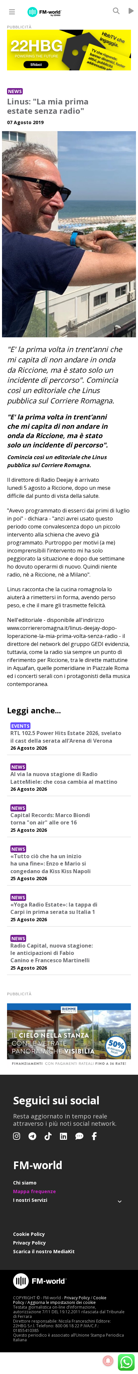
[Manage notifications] (108, 1361)
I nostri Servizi (30, 1200)
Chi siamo (25, 1182)
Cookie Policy (29, 1234)
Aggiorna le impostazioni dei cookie (61, 1302)
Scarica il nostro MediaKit (44, 1251)
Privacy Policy (29, 1243)
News (15, 91)
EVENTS (20, 726)
